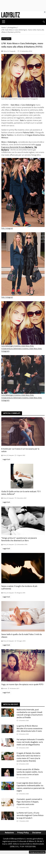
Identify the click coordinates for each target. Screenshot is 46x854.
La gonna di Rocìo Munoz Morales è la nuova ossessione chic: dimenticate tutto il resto (29, 728)
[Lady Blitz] (10, 14)
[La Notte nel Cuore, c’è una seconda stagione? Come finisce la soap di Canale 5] (7, 816)
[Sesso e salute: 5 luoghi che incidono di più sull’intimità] (23, 568)
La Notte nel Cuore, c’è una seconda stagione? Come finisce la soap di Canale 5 (30, 815)
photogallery (6, 39)
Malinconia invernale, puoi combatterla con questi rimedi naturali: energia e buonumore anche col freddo (30, 713)
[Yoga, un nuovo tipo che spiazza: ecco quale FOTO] (23, 665)
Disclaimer (36, 832)
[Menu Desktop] (3, 21)
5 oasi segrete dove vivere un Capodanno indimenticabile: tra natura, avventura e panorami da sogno (30, 787)
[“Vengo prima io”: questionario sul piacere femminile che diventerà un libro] (23, 520)
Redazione (9, 832)
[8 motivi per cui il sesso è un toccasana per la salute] (23, 431)
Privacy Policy (23, 832)
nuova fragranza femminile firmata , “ (21, 147)
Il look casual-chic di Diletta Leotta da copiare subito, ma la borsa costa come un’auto (30, 772)
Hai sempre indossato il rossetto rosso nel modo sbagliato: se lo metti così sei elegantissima (30, 742)
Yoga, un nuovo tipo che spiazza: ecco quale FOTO (22, 684)
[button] (44, 21)
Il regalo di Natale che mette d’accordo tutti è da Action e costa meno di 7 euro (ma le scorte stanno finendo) (28, 757)
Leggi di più (6, 459)
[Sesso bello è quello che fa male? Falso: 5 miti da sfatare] (23, 616)
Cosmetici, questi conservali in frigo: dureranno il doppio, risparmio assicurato (29, 802)
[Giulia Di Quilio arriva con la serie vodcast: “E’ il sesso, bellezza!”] (23, 476)
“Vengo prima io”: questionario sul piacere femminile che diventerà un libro (19, 539)
